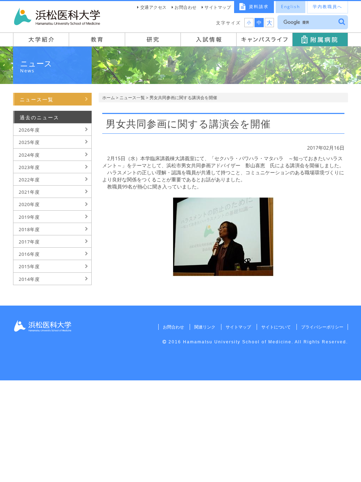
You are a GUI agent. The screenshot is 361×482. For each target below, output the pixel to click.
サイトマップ (217, 7)
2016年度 (29, 254)
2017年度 (29, 242)
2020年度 (29, 204)
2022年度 (29, 179)
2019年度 (29, 217)
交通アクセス (153, 7)
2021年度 (29, 192)
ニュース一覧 (132, 98)
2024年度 (29, 155)
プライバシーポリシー (322, 327)
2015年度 (29, 266)
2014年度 (29, 279)
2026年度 (29, 130)
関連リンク (204, 327)
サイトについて (276, 327)
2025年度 (29, 142)
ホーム (108, 98)
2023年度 (29, 167)
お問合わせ (186, 7)
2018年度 (29, 229)
